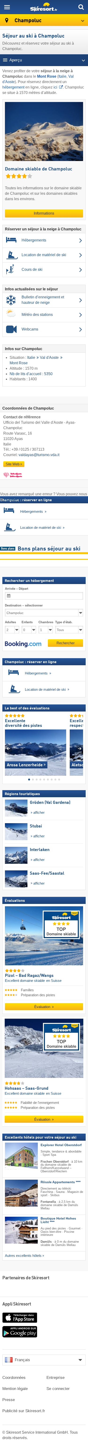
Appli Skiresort (16, 1304)
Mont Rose (19, 363)
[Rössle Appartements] (14, 1193)
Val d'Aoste (49, 357)
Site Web (12, 464)
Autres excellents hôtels (23, 1256)
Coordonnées (14, 1377)
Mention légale (15, 1388)
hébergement (13, 87)
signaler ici (13, 499)
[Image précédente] (8, 748)
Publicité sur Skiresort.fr (23, 1411)
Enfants (27, 622)
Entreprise (55, 1377)
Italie (62, 76)
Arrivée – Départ (16, 588)
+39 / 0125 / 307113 (27, 449)
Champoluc (27, 20)
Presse (8, 1400)
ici (55, 87)
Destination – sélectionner (24, 605)
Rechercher (66, 643)
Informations (44, 213)
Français (22, 1360)
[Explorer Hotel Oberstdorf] (14, 1156)
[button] (23, 644)
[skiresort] (44, 7)
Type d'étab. (64, 622)
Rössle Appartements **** (60, 1182)
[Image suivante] (79, 748)
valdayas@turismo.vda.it (39, 455)
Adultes (10, 622)
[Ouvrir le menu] (7, 7)
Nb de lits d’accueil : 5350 (31, 374)
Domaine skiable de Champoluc (38, 169)
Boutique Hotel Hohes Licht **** (58, 1220)
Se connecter (58, 1388)
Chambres (45, 622)
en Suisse (53, 981)
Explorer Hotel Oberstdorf (61, 1145)
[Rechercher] (81, 7)
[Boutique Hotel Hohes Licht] (14, 1230)
